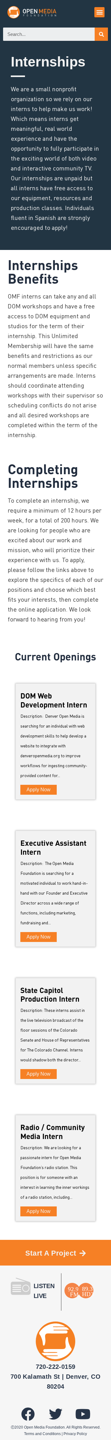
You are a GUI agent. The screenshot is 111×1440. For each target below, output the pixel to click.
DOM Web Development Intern (53, 700)
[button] (99, 12)
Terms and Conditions (42, 1434)
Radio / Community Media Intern (52, 1131)
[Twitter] (55, 1414)
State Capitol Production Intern (50, 994)
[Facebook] (28, 1414)
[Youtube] (83, 1414)
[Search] (101, 34)
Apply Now (39, 789)
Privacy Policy (75, 1434)
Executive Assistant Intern (53, 847)
